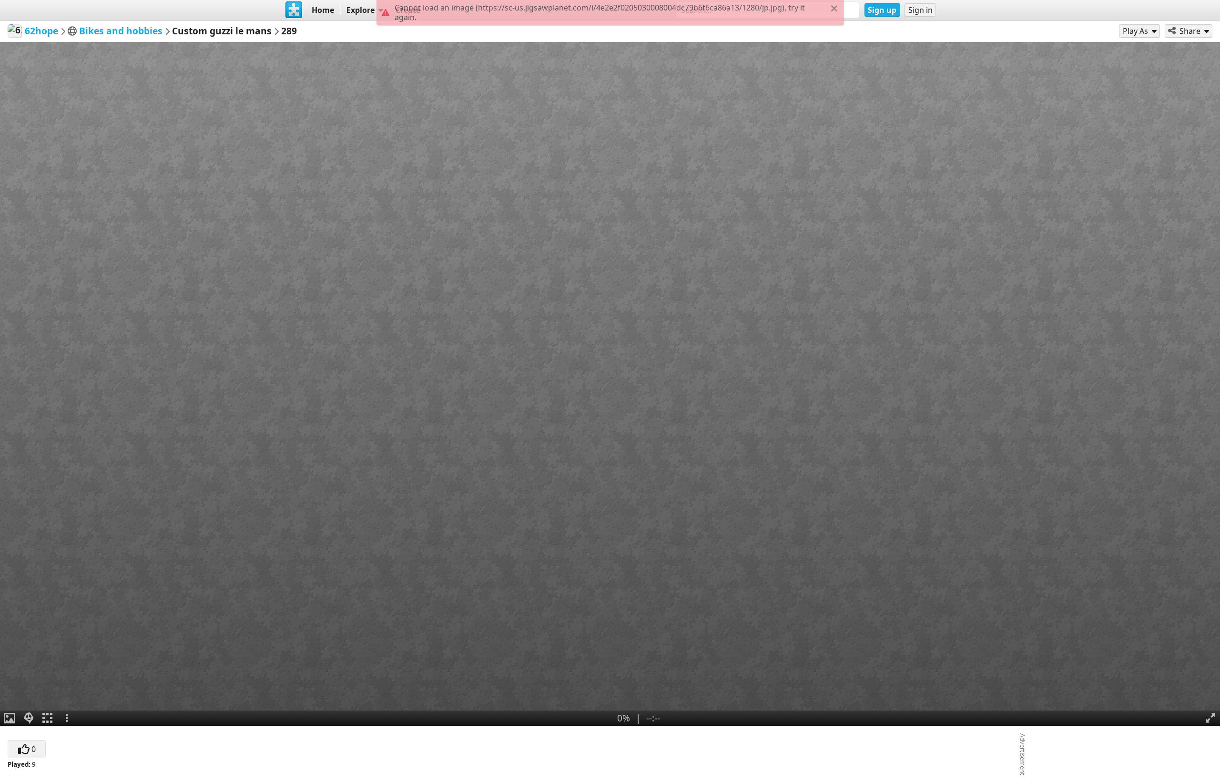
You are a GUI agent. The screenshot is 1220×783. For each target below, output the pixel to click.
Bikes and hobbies (121, 30)
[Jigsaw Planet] (294, 10)
